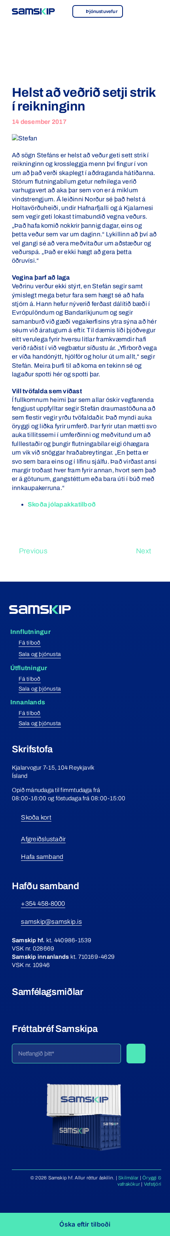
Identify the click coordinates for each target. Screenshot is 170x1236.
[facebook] (15, 1004)
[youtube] (44, 1004)
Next (143, 551)
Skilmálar (128, 1178)
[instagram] (29, 1004)
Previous (33, 551)
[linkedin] (58, 1004)
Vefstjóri (152, 1184)
